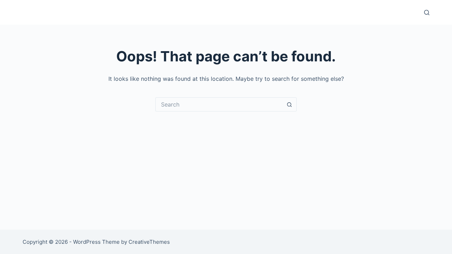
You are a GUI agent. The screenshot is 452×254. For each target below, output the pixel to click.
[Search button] (289, 104)
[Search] (426, 12)
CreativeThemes (149, 241)
